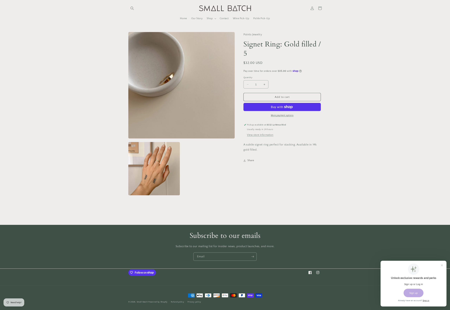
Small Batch (142, 302)
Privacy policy (194, 302)
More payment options (282, 115)
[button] (132, 8)
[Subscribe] (252, 256)
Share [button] (251, 160)
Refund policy (177, 302)
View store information (260, 135)
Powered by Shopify (158, 302)
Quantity (247, 77)
